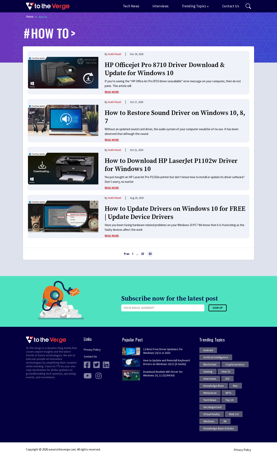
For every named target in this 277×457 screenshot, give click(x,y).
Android (208, 350)
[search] (248, 6)
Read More (112, 92)
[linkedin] (106, 364)
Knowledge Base (213, 386)
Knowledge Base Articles (218, 428)
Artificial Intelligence (215, 357)
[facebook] (87, 364)
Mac (235, 386)
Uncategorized (212, 407)
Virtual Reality (211, 414)
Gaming (208, 371)
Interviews (160, 6)
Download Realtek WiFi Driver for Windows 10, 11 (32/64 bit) (163, 373)
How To (226, 371)
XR (225, 421)
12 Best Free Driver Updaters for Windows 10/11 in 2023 (163, 351)
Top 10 (229, 400)
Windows (208, 421)
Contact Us (230, 6)
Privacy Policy (92, 349)
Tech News (131, 6)
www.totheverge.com (62, 449)
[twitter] (96, 364)
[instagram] (98, 375)
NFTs (228, 393)
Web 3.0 (233, 414)
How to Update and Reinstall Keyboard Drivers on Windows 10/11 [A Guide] (166, 362)
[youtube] (87, 375)
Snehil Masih (114, 54)
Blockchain (209, 364)
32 (142, 254)
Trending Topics (194, 6)
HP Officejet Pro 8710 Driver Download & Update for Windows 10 (165, 69)
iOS (227, 378)
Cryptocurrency (235, 364)
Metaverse (210, 393)
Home (29, 16)
